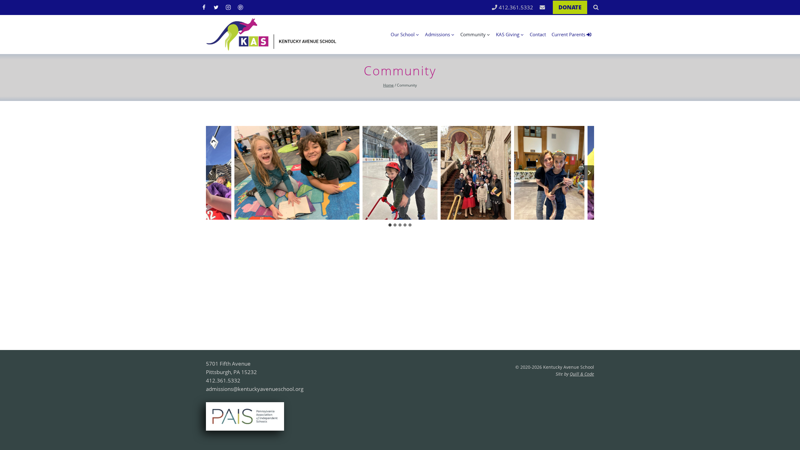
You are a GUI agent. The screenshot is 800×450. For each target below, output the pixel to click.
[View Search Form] (596, 7)
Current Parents (568, 34)
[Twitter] (216, 7)
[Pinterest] (240, 7)
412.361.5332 (516, 7)
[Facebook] (203, 7)
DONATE (570, 7)
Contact (538, 34)
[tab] (390, 225)
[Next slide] (589, 172)
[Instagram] (228, 7)
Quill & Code (582, 374)
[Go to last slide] (211, 172)
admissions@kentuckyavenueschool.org (254, 388)
